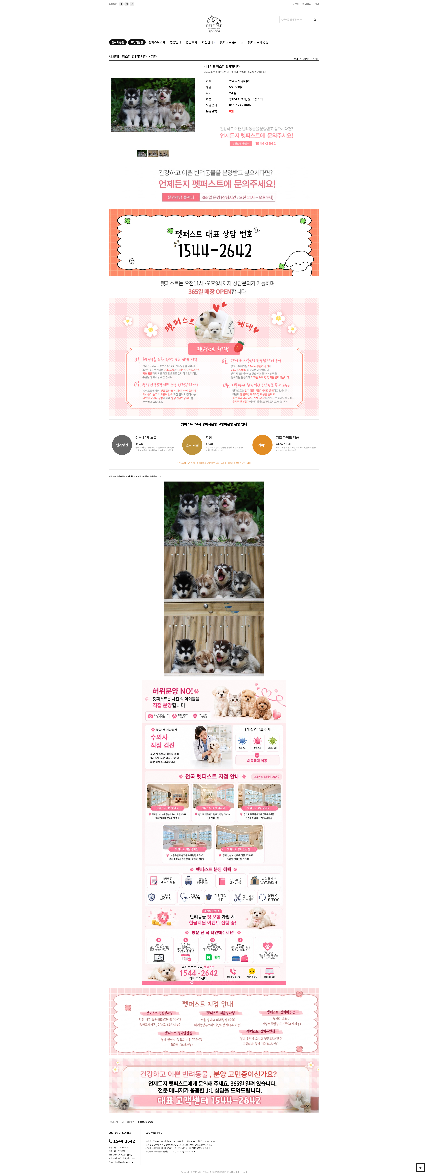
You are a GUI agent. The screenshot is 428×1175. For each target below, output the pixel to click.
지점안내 (207, 42)
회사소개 (114, 1122)
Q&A (316, 4)
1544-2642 (123, 1141)
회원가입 (306, 4)
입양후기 (191, 42)
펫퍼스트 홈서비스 (231, 42)
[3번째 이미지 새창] (163, 153)
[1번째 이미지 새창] (142, 153)
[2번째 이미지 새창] (153, 153)
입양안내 (175, 42)
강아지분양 (118, 42)
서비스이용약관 (128, 1122)
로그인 (296, 4)
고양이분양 (137, 42)
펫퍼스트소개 (157, 42)
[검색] (315, 19)
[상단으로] (420, 1167)
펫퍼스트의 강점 (258, 42)
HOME (295, 58)
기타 (316, 58)
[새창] (126, 4)
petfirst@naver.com (125, 1161)
